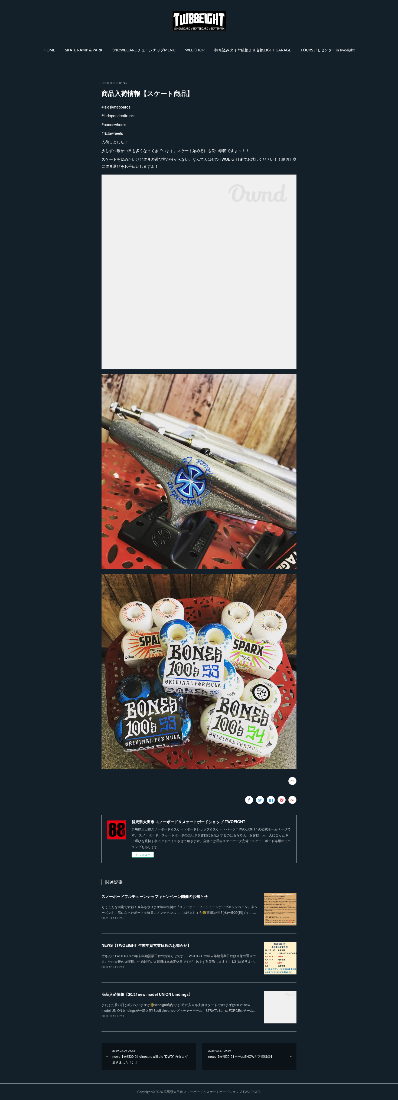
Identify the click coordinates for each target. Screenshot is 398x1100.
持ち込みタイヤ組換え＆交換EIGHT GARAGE (252, 50)
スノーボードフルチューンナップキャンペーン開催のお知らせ (155, 896)
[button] (49, 50)
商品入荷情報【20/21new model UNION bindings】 (147, 994)
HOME (49, 50)
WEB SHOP (195, 50)
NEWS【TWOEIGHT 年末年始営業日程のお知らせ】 (146, 945)
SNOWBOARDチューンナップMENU (143, 50)
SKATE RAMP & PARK (84, 50)
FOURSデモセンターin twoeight (328, 50)
